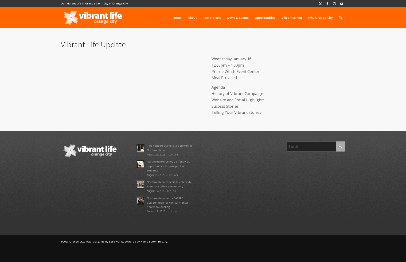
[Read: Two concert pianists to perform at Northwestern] (140, 148)
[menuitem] (177, 17)
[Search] (340, 17)
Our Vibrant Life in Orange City (81, 3)
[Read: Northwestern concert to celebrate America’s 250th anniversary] (140, 184)
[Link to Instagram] (334, 3)
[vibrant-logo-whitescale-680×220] (93, 17)
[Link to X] (320, 3)
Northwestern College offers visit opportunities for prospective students (168, 166)
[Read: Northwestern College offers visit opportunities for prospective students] (140, 164)
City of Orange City (116, 3)
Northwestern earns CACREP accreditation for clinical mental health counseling (167, 202)
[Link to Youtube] (341, 3)
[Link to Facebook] (327, 3)
